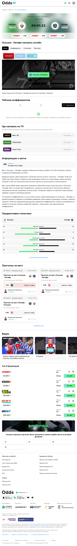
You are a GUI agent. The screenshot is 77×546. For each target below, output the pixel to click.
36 (53, 442)
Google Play (19, 497)
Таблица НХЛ (6, 485)
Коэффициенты (15, 48)
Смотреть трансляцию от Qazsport (31, 56)
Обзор (5, 48)
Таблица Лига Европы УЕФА (48, 460)
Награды (35, 507)
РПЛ (3, 473)
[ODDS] (9, 2)
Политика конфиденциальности (40, 534)
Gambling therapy (12, 519)
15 (5, 442)
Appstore (7, 497)
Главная (4, 10)
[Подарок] (65, 3)
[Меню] (73, 3)
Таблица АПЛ (43, 470)
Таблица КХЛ (6, 481)
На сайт (69, 376)
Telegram (32, 497)
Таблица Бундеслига (46, 466)
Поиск (69, 3)
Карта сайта (5, 534)
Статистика (27, 48)
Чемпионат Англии (8, 470)
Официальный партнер (65, 507)
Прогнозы (37, 48)
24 (29, 442)
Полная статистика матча (38, 258)
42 (6, 447)
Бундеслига (6, 466)
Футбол (11, 10)
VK (28, 497)
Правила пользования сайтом (19, 534)
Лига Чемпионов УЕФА (9, 463)
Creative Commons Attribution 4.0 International (40, 524)
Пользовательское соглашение (11, 543)
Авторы (53, 540)
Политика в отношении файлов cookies (37, 543)
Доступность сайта (40, 540)
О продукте (5, 540)
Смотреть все (39, 326)
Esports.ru (21, 507)
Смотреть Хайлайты (8, 56)
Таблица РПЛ (43, 463)
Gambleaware (25, 519)
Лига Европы (6, 460)
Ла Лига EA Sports (21, 10)
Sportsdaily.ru (7, 507)
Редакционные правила (21, 540)
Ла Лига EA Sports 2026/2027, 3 (38, 17)
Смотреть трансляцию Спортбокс (20, 56)
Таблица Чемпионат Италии (48, 473)
